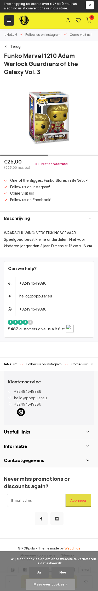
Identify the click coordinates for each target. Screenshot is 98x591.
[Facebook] (41, 518)
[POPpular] (36, 20)
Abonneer (78, 500)
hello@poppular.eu (35, 296)
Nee (62, 572)
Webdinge (72, 548)
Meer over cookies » (50, 584)
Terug (15, 46)
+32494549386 (33, 283)
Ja (39, 572)
